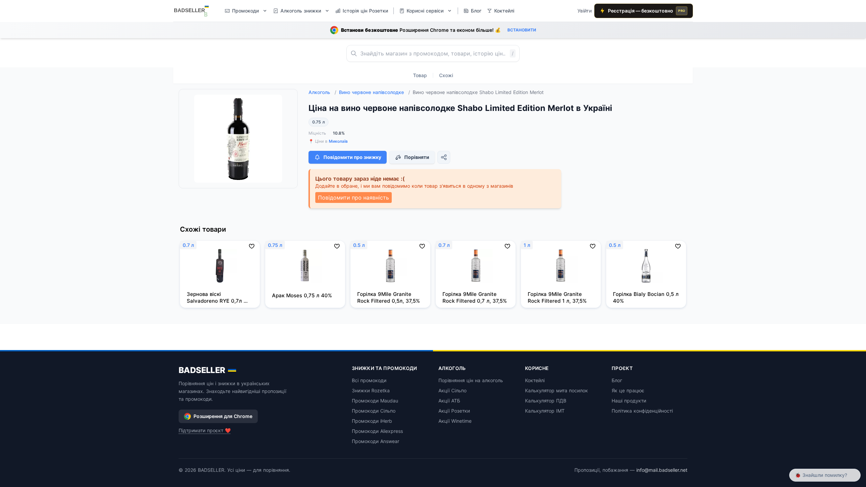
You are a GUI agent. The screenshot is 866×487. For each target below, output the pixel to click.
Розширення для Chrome (222, 416)
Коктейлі (535, 380)
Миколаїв (338, 141)
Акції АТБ (449, 400)
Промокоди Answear (375, 441)
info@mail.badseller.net (661, 470)
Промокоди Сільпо (373, 411)
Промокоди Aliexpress (377, 431)
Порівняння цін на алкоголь (470, 380)
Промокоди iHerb (372, 421)
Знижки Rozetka (371, 390)
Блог (617, 380)
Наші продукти (629, 400)
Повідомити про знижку (352, 157)
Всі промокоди (369, 380)
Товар (420, 75)
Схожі (446, 75)
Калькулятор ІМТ (545, 411)
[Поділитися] (443, 157)
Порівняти (416, 157)
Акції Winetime (455, 421)
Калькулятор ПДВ (545, 400)
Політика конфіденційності (642, 411)
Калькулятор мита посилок (556, 390)
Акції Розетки (454, 411)
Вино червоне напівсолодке (374, 92)
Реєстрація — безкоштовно (646, 11)
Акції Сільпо (452, 390)
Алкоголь (322, 92)
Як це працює (628, 390)
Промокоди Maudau (375, 400)
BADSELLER (202, 370)
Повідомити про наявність (353, 197)
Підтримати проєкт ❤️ (205, 430)
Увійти (584, 11)
